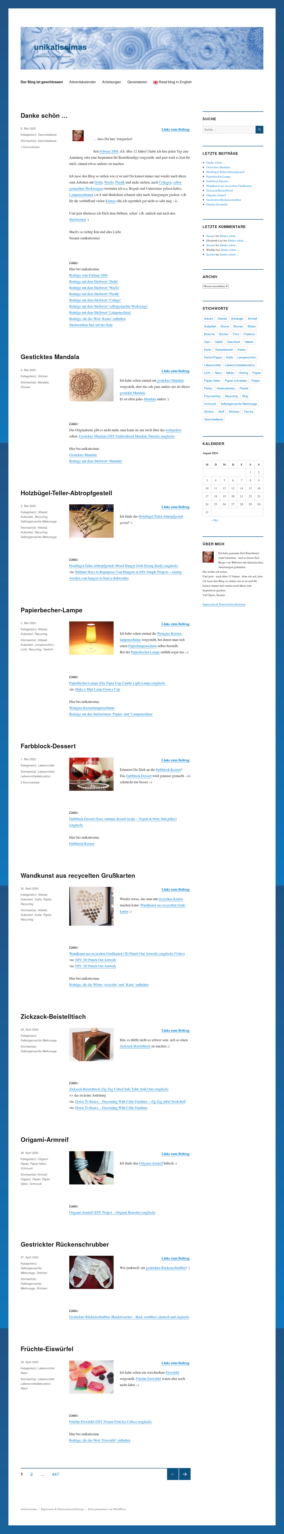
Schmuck (27, 1168)
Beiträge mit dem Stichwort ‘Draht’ (93, 281)
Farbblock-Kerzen (168, 769)
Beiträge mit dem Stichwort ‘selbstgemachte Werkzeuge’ (108, 306)
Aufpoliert (27, 517)
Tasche (248, 411)
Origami (43, 1159)
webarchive (173, 430)
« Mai (214, 520)
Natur (24, 1373)
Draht (99, 182)
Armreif (42, 1174)
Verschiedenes (47, 134)
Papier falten (38, 1163)
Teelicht (48, 649)
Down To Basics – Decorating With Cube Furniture (111, 1107)
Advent (208, 318)
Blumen (238, 326)
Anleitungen (111, 81)
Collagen (165, 182)
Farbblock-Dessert (48, 745)
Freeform (249, 334)
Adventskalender (82, 81)
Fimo (236, 334)
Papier (47, 899)
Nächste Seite (185, 1479)
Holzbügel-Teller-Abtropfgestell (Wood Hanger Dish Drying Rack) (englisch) (123, 565)
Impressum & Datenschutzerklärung (224, 604)
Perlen (208, 388)
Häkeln (249, 342)
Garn (207, 342)
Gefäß (219, 342)
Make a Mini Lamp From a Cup (97, 689)
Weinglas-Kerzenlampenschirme (91, 707)
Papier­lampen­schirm (142, 645)
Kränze (110, 200)
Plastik (120, 182)
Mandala (150, 399)
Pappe (255, 380)
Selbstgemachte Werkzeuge (39, 521)
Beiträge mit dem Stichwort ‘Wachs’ (94, 287)
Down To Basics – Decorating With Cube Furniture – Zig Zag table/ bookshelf (130, 1101)
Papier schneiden (236, 380)
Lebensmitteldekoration (35, 776)
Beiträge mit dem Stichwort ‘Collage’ (95, 300)
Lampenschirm (44, 644)
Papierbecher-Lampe (52, 609)
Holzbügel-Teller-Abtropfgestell (66, 492)
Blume (225, 326)
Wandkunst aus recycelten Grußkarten (78, 875)
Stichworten (77, 219)
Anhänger (237, 318)
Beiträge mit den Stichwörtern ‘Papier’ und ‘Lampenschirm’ (111, 714)
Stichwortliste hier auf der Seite (91, 324)
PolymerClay (212, 396)
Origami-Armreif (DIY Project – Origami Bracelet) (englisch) (112, 1212)
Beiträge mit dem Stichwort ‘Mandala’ (95, 460)
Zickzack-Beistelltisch (53, 1016)
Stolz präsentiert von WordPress (107, 1509)
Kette (229, 357)
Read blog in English (175, 81)
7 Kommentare (30, 147)
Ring (245, 396)
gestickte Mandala (132, 392)
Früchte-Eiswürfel (47, 1348)
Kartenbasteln (224, 349)
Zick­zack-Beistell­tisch (135, 1046)
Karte (38, 899)
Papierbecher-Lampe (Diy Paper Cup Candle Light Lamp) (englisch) (117, 683)
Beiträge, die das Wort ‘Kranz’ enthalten (97, 318)
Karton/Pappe (213, 357)
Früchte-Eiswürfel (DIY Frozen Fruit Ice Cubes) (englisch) (110, 1421)
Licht (24, 649)
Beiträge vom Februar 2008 (88, 275)
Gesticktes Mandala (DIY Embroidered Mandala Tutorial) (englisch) (126, 436)
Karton (242, 349)
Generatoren (137, 81)
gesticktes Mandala (170, 380)
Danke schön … (44, 115)
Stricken (42, 1273)
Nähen (230, 373)
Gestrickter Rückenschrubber (65, 1244)
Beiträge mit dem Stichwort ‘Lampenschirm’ (100, 312)
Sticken (43, 376)
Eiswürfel (172, 1372)
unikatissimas (60, 46)
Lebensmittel (46, 765)
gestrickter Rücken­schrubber (166, 1267)
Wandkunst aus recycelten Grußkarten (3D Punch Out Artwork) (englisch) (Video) (127, 953)
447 (57, 1474)
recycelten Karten (170, 898)
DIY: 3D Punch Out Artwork (95, 959)
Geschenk (233, 342)
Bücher (223, 334)
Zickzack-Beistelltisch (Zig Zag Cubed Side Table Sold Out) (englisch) (118, 1089)
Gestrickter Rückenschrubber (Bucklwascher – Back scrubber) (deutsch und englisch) (129, 1316)
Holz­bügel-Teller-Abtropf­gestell (161, 516)
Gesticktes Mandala (50, 356)
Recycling (41, 517)
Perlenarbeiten (226, 388)
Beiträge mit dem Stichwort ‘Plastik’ (94, 293)
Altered (42, 512)
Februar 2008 (108, 151)
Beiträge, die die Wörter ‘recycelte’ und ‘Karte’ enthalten (108, 984)
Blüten (252, 326)
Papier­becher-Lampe (145, 652)
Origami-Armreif (45, 1139)
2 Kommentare (30, 782)
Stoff (221, 411)
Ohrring (243, 373)
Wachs (109, 182)
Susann (210, 236)
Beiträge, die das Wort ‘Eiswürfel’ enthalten (99, 1440)
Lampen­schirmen (81, 194)
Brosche (209, 334)
